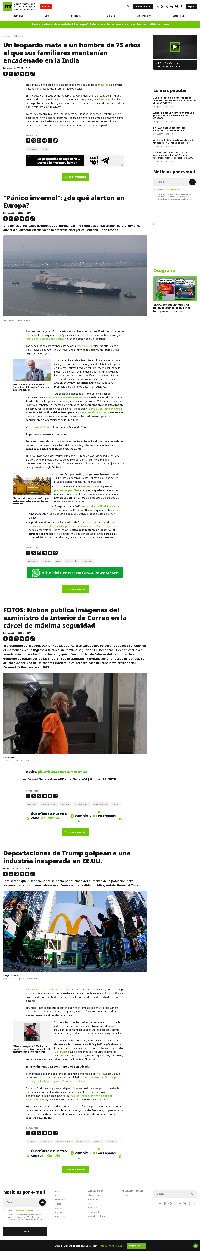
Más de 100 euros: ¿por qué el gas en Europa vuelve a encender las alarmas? (31, 501)
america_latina (100, 804)
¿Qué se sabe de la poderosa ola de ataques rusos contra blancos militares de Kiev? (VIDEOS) (174, 100)
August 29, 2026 (103, 779)
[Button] (128, 6)
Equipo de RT (179, 15)
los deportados (79, 1096)
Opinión (111, 15)
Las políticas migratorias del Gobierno (47, 989)
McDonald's (60, 1052)
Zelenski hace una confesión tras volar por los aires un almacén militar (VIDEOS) (174, 115)
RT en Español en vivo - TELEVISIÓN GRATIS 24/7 (169, 64)
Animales (32, 148)
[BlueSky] (176, 6)
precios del (61, 490)
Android (125, 1195)
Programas (77, 15)
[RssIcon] (194, 1203)
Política (65, 804)
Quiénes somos (95, 1195)
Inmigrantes (82, 1141)
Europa (47, 561)
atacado (105, 85)
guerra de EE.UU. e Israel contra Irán (67, 397)
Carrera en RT (94, 1211)
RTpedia (58, 1212)
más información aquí (111, 1245)
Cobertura (92, 1207)
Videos (58, 1203)
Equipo (91, 1203)
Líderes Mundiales (63, 1216)
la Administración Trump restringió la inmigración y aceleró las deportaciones (71, 1079)
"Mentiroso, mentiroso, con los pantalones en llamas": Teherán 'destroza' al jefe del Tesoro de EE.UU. (173, 155)
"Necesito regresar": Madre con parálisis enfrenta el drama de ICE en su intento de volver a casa (31, 1049)
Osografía (164, 270)
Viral (47, 15)
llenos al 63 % (84, 346)
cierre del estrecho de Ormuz (105, 409)
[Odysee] (170, 1203)
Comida (31, 1141)
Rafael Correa (81, 804)
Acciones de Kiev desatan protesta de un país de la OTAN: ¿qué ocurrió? (173, 141)
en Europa (95, 412)
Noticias (18, 15)
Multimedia (142, 15)
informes (104, 99)
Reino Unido (71, 561)
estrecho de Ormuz (40, 427)
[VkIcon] (157, 6)
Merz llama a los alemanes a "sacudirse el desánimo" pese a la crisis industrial (31, 387)
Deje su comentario (75, 176)
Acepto (171, 189)
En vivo (46, 6)
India (45, 148)
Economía (32, 561)
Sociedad (87, 561)
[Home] (7, 6)
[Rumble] (162, 6)
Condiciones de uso (97, 1216)
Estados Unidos (49, 804)
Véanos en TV (143, 6)
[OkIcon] (181, 6)
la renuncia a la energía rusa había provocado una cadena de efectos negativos (73, 524)
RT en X (25, 1231)
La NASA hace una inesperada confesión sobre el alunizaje (169, 129)
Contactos (93, 1199)
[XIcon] (167, 6)
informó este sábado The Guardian (46, 339)
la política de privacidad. (174, 189)
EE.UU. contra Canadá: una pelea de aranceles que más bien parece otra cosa (171, 308)
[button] (175, 47)
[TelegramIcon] (172, 6)
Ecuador (31, 804)
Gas (58, 561)
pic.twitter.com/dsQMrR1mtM (62, 771)
